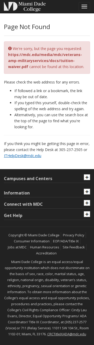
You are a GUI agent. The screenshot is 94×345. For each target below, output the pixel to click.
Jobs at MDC (17, 247)
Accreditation (46, 253)
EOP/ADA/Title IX (66, 241)
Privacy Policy (73, 235)
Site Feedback (74, 247)
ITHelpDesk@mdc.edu (22, 155)
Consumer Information (32, 241)
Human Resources (44, 247)
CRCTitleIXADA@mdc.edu (66, 334)
